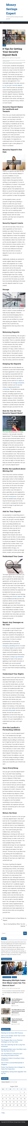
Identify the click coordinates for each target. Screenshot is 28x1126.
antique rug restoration (17, 656)
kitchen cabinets (17, 596)
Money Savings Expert (11, 9)
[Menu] (2, 23)
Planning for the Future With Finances (12, 1033)
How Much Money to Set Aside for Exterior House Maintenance (18, 1011)
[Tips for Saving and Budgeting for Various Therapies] (5, 1021)
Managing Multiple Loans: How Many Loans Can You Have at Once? (14, 983)
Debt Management (7, 977)
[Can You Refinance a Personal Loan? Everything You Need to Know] (5, 1002)
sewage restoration (18, 382)
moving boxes (12, 496)
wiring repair (11, 710)
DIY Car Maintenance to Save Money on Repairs (14, 919)
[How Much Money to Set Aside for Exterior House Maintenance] (5, 1012)
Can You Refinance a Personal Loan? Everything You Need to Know (18, 1001)
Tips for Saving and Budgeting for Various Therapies (17, 1020)
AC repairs (19, 380)
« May (3, 1113)
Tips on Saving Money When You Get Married (14, 925)
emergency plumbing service (11, 645)
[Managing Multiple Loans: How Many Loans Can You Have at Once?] (14, 968)
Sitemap (23, 1122)
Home (4, 45)
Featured (14, 977)
